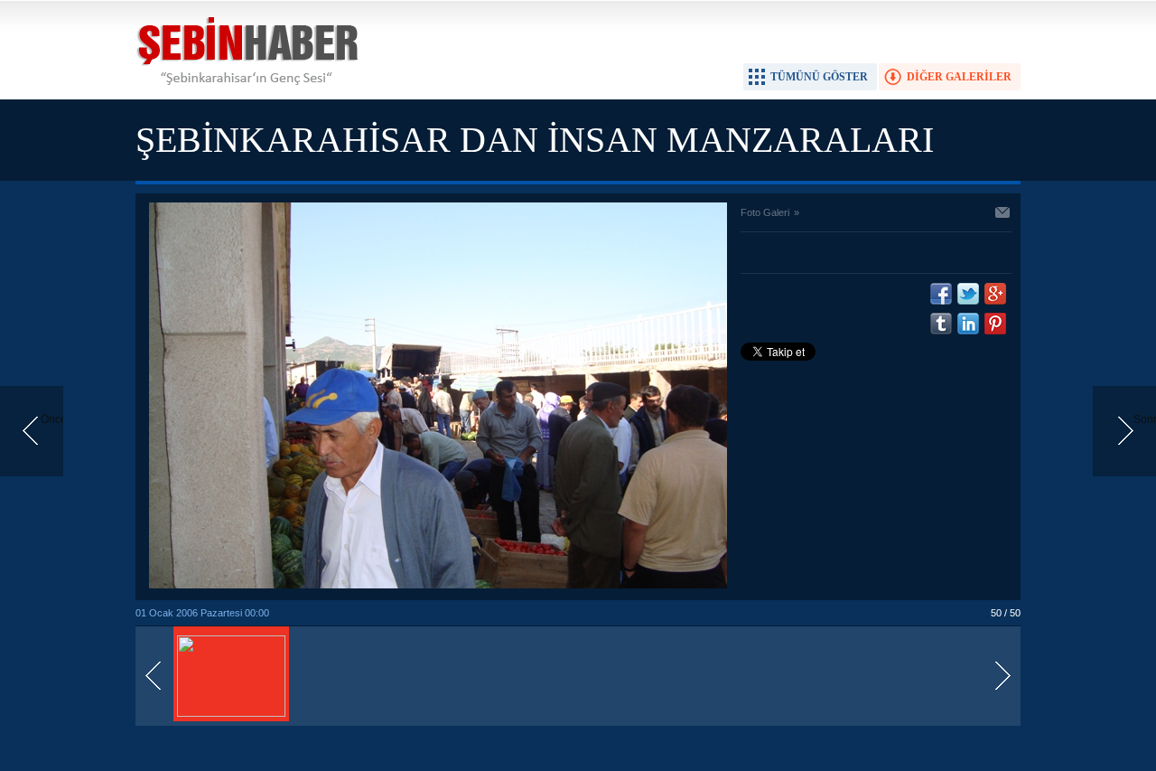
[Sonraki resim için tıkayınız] (438, 584)
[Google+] (995, 294)
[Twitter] (968, 294)
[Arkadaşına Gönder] (1003, 214)
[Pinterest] (995, 323)
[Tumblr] (941, 323)
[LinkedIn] (968, 323)
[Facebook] (941, 294)
